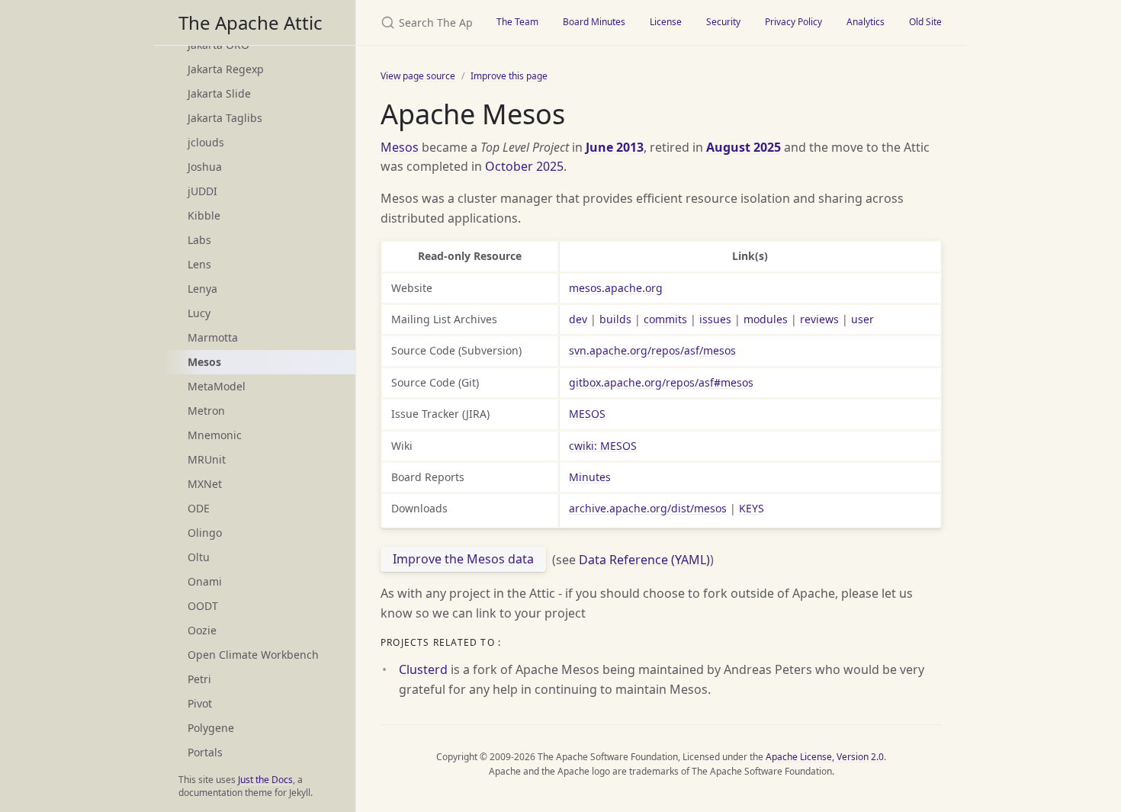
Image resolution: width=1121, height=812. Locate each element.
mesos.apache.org (616, 288)
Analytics (865, 21)
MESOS (587, 413)
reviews (819, 319)
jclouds (206, 142)
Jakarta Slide (219, 93)
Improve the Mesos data (463, 558)
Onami (205, 581)
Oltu (199, 557)
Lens (199, 264)
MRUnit (207, 459)
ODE (199, 508)
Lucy (199, 313)
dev (578, 319)
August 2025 (743, 147)
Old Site (925, 21)
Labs (199, 240)
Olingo (205, 532)
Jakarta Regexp (226, 69)
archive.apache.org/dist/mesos (648, 508)
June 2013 (615, 147)
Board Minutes (594, 21)
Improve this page (509, 75)
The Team (517, 21)
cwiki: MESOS (603, 445)
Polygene (211, 728)
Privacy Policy (793, 21)
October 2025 (524, 166)
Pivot (200, 703)
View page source (418, 75)
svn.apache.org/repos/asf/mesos (652, 350)
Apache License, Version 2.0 (825, 756)
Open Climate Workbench (253, 654)
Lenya (202, 288)
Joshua (205, 166)
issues (715, 319)
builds (615, 319)
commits (665, 319)
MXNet (205, 484)
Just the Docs (265, 779)
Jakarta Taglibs (225, 118)
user (862, 319)
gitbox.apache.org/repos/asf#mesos (661, 382)
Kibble (204, 215)
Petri (199, 679)
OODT (203, 606)
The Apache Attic (250, 22)
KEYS (751, 508)
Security (723, 21)
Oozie (202, 630)
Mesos (400, 147)
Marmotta (213, 337)
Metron (206, 410)
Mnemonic (215, 435)
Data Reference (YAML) (644, 558)
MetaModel (217, 386)
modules (766, 319)
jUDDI (202, 191)
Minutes (590, 477)
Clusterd (423, 669)
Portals (205, 752)
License (666, 21)
